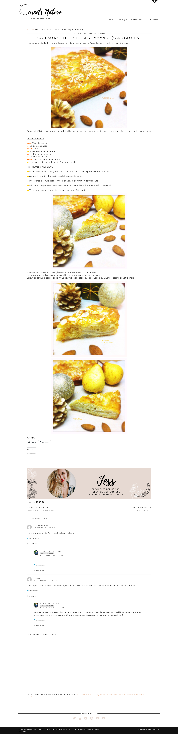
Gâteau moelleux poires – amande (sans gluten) (89, 38)
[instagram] (80, 718)
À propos (154, 20)
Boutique (123, 20)
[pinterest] (91, 718)
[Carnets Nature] (40, 10)
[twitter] (74, 718)
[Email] (103, 718)
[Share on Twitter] (40, 502)
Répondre (33, 544)
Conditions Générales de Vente (86, 729)
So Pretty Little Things (50, 551)
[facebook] (85, 718)
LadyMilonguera (41, 526)
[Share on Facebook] (37, 502)
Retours (22, 731)
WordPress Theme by (149, 729)
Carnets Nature (29, 729)
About (41, 729)
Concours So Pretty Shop (40, 509)
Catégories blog (138, 20)
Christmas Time (141, 509)
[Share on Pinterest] (43, 502)
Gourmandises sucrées (96, 33)
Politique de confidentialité (58, 729)
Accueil (111, 20)
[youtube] (97, 718)
